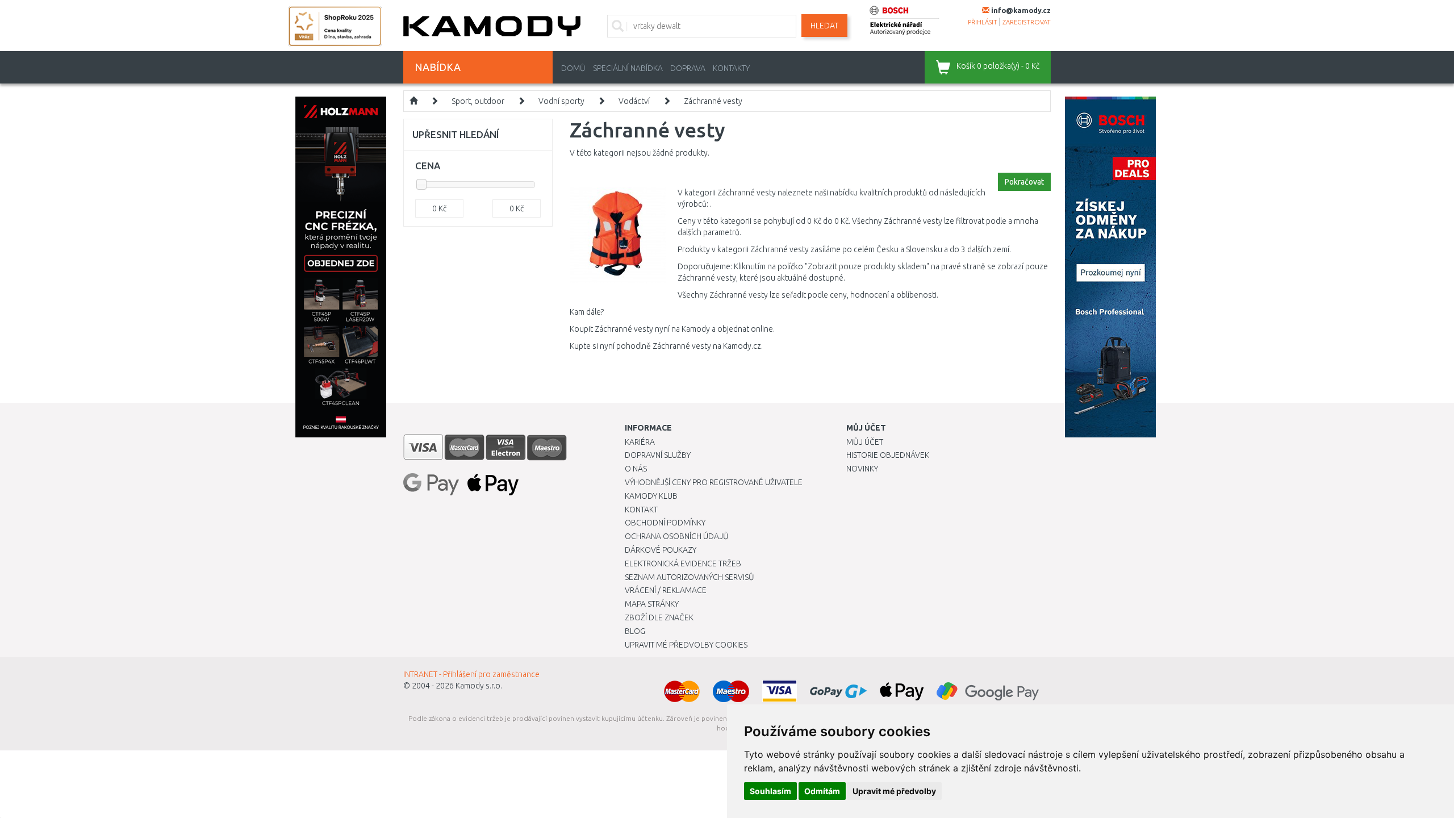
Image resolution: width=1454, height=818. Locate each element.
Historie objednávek (887, 455)
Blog (635, 631)
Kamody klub (651, 495)
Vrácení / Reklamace (666, 590)
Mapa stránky (652, 603)
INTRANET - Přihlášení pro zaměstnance (471, 674)
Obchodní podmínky (665, 522)
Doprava (687, 68)
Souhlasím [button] (770, 791)
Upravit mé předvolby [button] (894, 791)
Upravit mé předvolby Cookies (686, 644)
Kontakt (641, 509)
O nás (636, 468)
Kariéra (640, 441)
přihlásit (982, 22)
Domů (573, 68)
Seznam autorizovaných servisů (689, 577)
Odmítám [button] (822, 791)
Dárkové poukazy (660, 549)
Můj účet (864, 441)
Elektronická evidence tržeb (683, 563)
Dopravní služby (658, 455)
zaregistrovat (1026, 22)
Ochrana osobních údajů (677, 536)
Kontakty (731, 68)
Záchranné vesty (713, 101)
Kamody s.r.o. (479, 685)
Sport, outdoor (478, 101)
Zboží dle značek (659, 617)
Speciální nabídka (628, 68)
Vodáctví (634, 101)
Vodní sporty (561, 101)
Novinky (862, 468)
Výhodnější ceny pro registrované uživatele (714, 482)
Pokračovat (1024, 181)
